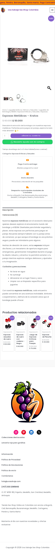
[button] (49, 55)
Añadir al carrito (31, 136)
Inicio (4, 110)
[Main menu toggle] (52, 10)
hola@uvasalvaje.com (11, 481)
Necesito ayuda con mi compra (29, 142)
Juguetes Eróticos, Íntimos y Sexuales (22, 110)
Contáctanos (7, 476)
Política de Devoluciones (12, 465)
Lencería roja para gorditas (13, 443)
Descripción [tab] (7, 210)
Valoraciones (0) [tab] (10, 215)
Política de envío (9, 470)
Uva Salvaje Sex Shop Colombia (23, 10)
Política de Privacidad (11, 459)
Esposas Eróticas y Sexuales (28, 112)
